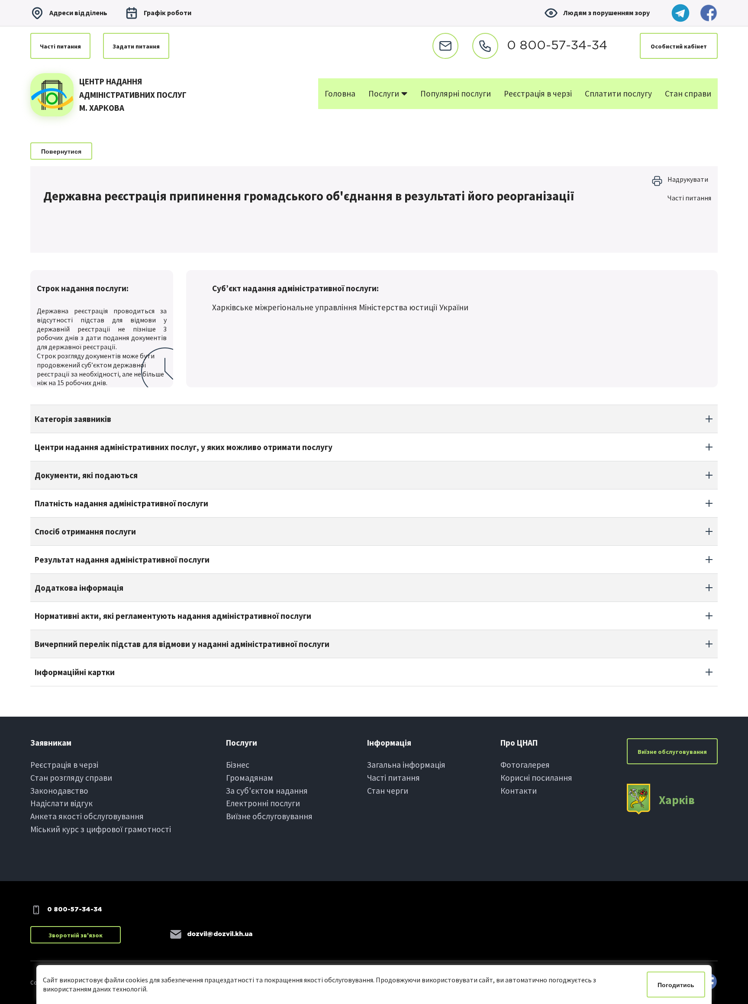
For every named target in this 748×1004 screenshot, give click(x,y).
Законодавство (59, 790)
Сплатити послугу (618, 93)
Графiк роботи (167, 12)
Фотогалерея (525, 764)
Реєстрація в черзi (64, 764)
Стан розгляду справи (71, 777)
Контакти (518, 790)
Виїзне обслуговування (269, 816)
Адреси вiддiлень (78, 12)
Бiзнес (237, 764)
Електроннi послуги (263, 803)
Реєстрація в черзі (538, 93)
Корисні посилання (536, 777)
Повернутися (61, 151)
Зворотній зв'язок (75, 935)
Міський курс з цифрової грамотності (100, 829)
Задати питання (136, 46)
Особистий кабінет (679, 46)
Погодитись (676, 984)
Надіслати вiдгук (61, 803)
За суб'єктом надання (267, 790)
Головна (340, 93)
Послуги (384, 93)
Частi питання (60, 46)
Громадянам (249, 777)
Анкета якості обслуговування (87, 816)
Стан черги (387, 790)
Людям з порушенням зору (606, 12)
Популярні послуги (455, 93)
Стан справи (688, 93)
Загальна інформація (406, 764)
